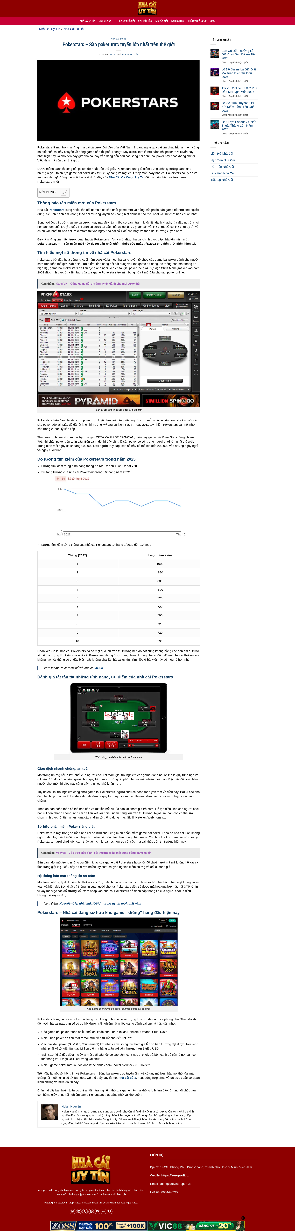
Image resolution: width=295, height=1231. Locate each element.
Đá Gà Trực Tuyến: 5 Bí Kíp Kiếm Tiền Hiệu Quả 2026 (238, 107)
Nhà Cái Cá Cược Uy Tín (127, 177)
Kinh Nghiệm (177, 20)
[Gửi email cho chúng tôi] (79, 1211)
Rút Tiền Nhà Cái (222, 166)
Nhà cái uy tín (87, 20)
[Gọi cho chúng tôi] (85, 1211)
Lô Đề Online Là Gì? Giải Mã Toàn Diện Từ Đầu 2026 (239, 73)
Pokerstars (57, 210)
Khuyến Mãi (162, 20)
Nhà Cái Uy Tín (49, 29)
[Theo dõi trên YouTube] (97, 1211)
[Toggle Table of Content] (62, 193)
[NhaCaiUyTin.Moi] (147, 8)
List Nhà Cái (105, 20)
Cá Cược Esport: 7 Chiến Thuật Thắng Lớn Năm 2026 (239, 125)
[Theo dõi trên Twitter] (72, 1211)
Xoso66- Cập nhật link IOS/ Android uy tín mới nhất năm (100, 903)
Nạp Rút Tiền (145, 20)
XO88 (99, 668)
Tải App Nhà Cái (221, 180)
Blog (212, 20)
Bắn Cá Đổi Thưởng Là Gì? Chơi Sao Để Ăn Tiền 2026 (239, 54)
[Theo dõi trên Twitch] (110, 1211)
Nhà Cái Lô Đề (74, 29)
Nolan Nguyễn (130, 55)
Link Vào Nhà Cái (222, 173)
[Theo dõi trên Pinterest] (91, 1211)
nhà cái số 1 (127, 1077)
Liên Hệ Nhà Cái (221, 153)
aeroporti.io (44, 1190)
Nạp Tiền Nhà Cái (222, 160)
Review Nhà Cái (126, 20)
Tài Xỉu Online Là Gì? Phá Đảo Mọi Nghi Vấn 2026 (239, 90)
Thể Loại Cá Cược (197, 20)
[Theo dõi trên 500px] (103, 1211)
